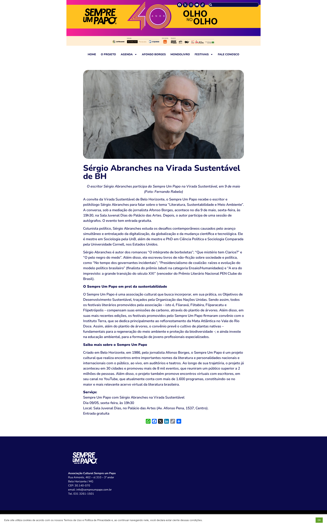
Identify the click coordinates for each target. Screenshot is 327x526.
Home (92, 54)
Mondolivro (180, 54)
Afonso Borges (154, 54)
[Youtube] (196, 4)
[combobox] (233, 4)
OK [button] (319, 520)
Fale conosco (228, 54)
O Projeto (108, 54)
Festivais (202, 54)
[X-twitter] (185, 4)
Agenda (127, 54)
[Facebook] (179, 4)
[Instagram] (191, 4)
